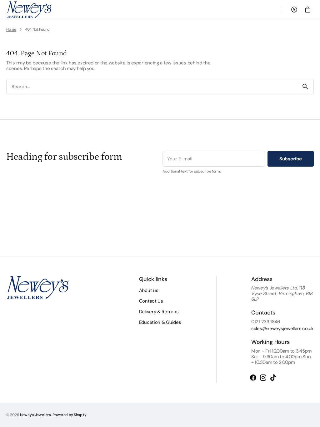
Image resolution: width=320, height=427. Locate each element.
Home (11, 29)
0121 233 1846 (265, 321)
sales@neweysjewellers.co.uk (282, 328)
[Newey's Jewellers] (29, 9)
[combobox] (152, 86)
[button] (294, 10)
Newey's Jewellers (35, 415)
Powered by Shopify (69, 415)
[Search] (305, 86)
